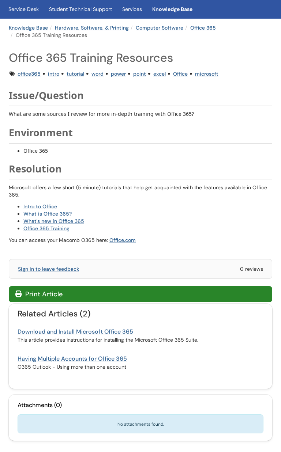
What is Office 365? (47, 213)
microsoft (206, 74)
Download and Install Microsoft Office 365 (75, 331)
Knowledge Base (172, 9)
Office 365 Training (46, 228)
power (118, 74)
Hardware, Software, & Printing (92, 27)
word (97, 74)
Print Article (43, 294)
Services (132, 9)
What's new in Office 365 (53, 221)
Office (180, 74)
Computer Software (159, 27)
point (139, 74)
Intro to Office (40, 206)
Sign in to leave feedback (48, 269)
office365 (29, 74)
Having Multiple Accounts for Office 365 (72, 358)
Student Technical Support (80, 9)
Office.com (122, 240)
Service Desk (23, 9)
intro (53, 74)
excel (159, 74)
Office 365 (203, 27)
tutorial (75, 74)
